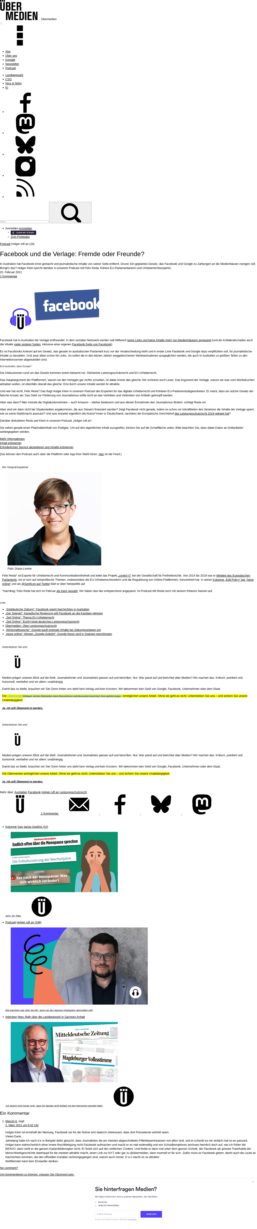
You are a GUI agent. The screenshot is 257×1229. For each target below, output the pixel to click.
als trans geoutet (67, 591)
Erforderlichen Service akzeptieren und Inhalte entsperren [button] (36, 447)
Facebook (34, 792)
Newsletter (12, 64)
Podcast (10, 68)
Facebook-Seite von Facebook (91, 344)
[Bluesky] (161, 813)
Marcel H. (11, 1121)
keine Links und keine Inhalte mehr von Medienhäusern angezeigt (169, 340)
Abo (8, 51)
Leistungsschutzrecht (73, 792)
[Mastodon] (202, 813)
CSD (8, 79)
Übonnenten (15, 696)
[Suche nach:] (24, 221)
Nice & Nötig (13, 83)
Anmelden (25, 228)
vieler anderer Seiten (27, 344)
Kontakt (10, 59)
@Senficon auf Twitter (36, 584)
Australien (20, 792)
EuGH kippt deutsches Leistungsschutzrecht (42, 621)
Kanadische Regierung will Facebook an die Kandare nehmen (54, 613)
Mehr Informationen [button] (12, 439)
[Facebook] (120, 813)
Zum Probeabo (20, 236)
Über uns (11, 55)
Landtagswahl (14, 75)
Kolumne (11, 826)
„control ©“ (124, 575)
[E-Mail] (79, 813)
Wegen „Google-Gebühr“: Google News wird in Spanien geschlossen (58, 634)
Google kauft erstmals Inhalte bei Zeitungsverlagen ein (53, 630)
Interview (11, 1017)
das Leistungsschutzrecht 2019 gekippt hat (202, 413)
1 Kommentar (8, 276)
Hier (101, 454)
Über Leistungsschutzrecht (31, 625)
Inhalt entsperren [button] (10, 443)
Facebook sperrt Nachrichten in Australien (47, 609)
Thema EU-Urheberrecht (29, 617)
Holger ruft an (50, 792)
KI (6, 87)
